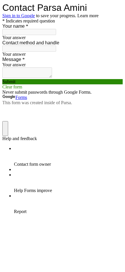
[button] (62, 81)
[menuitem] (68, 156)
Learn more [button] (88, 15)
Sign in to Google (18, 15)
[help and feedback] (5, 128)
